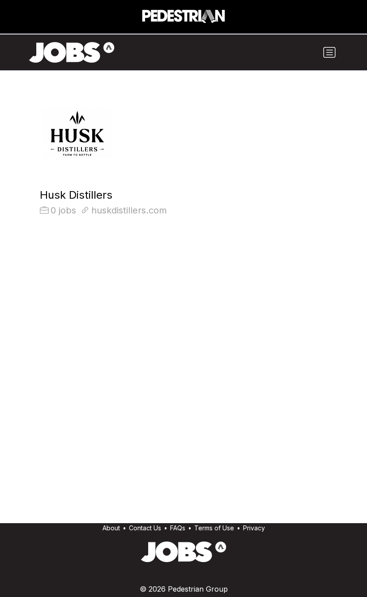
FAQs (177, 528)
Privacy (254, 528)
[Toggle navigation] (329, 52)
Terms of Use (214, 528)
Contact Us (145, 528)
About (111, 528)
